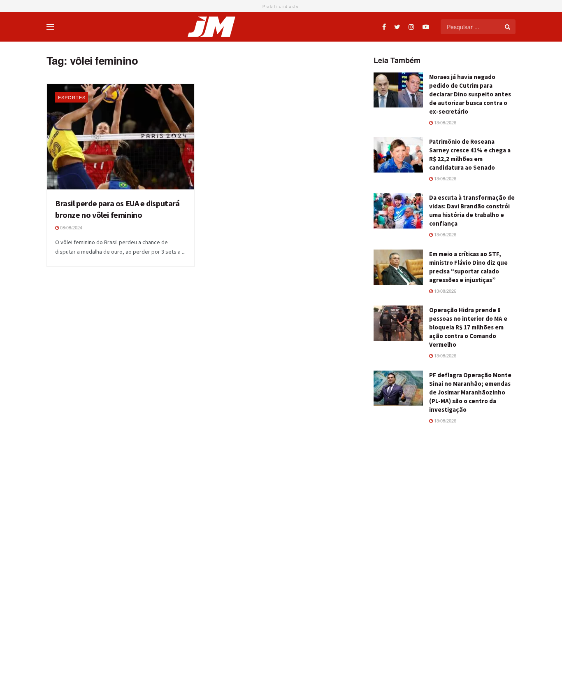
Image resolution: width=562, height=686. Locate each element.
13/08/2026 (444, 122)
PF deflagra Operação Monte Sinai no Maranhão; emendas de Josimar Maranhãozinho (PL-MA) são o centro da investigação (470, 392)
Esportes (72, 97)
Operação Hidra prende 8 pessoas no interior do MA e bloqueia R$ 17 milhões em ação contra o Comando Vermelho (468, 327)
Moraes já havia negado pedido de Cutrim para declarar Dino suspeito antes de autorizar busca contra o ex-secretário (470, 94)
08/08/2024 (70, 227)
